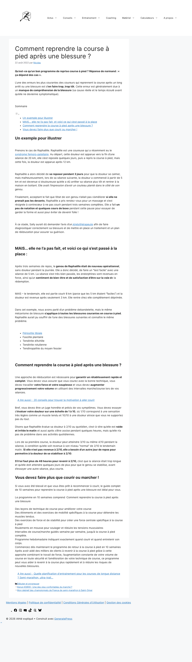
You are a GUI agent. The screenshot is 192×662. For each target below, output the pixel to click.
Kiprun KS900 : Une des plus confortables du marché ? (44, 587)
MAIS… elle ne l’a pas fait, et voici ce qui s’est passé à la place (60, 121)
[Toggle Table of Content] (17, 114)
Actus (50, 17)
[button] (1, 622)
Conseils (67, 17)
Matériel (126, 17)
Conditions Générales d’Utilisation (83, 602)
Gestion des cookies (118, 602)
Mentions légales (16, 602)
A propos (168, 17)
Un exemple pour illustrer (38, 117)
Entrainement (89, 17)
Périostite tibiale (32, 333)
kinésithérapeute (82, 224)
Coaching (111, 17)
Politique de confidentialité (45, 602)
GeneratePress (63, 618)
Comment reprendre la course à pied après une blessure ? (58, 125)
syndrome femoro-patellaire (32, 154)
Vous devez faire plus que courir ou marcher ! (50, 129)
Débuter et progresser (28, 583)
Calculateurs (147, 17)
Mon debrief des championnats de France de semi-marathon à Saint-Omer (54, 590)
